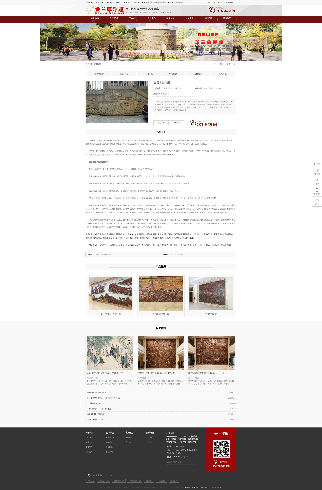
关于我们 (114, 19)
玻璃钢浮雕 (99, 74)
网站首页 (95, 19)
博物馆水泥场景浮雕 (103, 255)
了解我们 (219, 2)
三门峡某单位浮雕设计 (96, 403)
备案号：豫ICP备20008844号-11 (197, 487)
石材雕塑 (198, 74)
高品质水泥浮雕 (177, 255)
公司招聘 (208, 19)
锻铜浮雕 (124, 74)
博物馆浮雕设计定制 (95, 420)
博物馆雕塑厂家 (135, 481)
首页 (221, 64)
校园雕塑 (149, 481)
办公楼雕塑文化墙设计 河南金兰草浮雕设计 (104, 398)
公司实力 (89, 452)
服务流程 (89, 447)
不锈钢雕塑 (161, 481)
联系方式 (149, 438)
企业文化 (89, 442)
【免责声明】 (216, 487)
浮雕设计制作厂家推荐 (96, 414)
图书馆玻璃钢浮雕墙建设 (96, 393)
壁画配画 (90, 481)
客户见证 (129, 442)
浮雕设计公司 (103, 481)
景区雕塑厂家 (119, 481)
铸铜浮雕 (149, 74)
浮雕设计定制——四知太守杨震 (99, 409)
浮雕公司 (173, 481)
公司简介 (89, 438)
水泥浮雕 (223, 74)
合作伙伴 (189, 19)
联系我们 (227, 19)
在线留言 (149, 442)
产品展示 (132, 19)
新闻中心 (152, 19)
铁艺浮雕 (173, 74)
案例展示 (231, 2)
